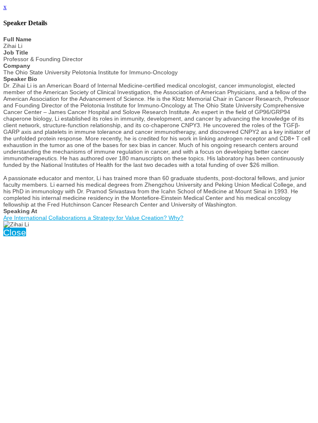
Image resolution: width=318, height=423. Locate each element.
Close (14, 232)
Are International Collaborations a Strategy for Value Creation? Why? (93, 217)
